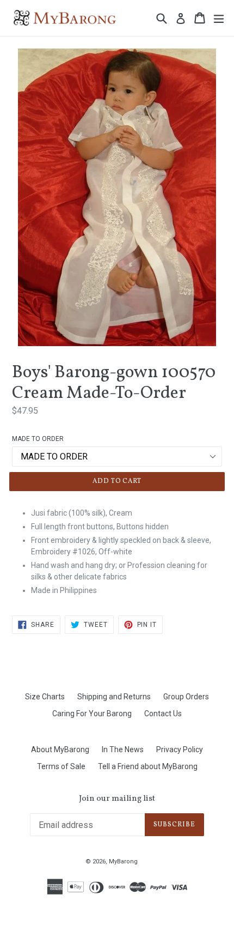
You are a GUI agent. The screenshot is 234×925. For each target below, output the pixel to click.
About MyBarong (60, 749)
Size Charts (45, 696)
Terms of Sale (61, 766)
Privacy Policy (179, 749)
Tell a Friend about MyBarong (148, 766)
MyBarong (123, 861)
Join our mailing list (117, 799)
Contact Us (163, 713)
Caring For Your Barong (92, 713)
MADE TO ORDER (38, 439)
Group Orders (186, 696)
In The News (123, 749)
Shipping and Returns (114, 696)
